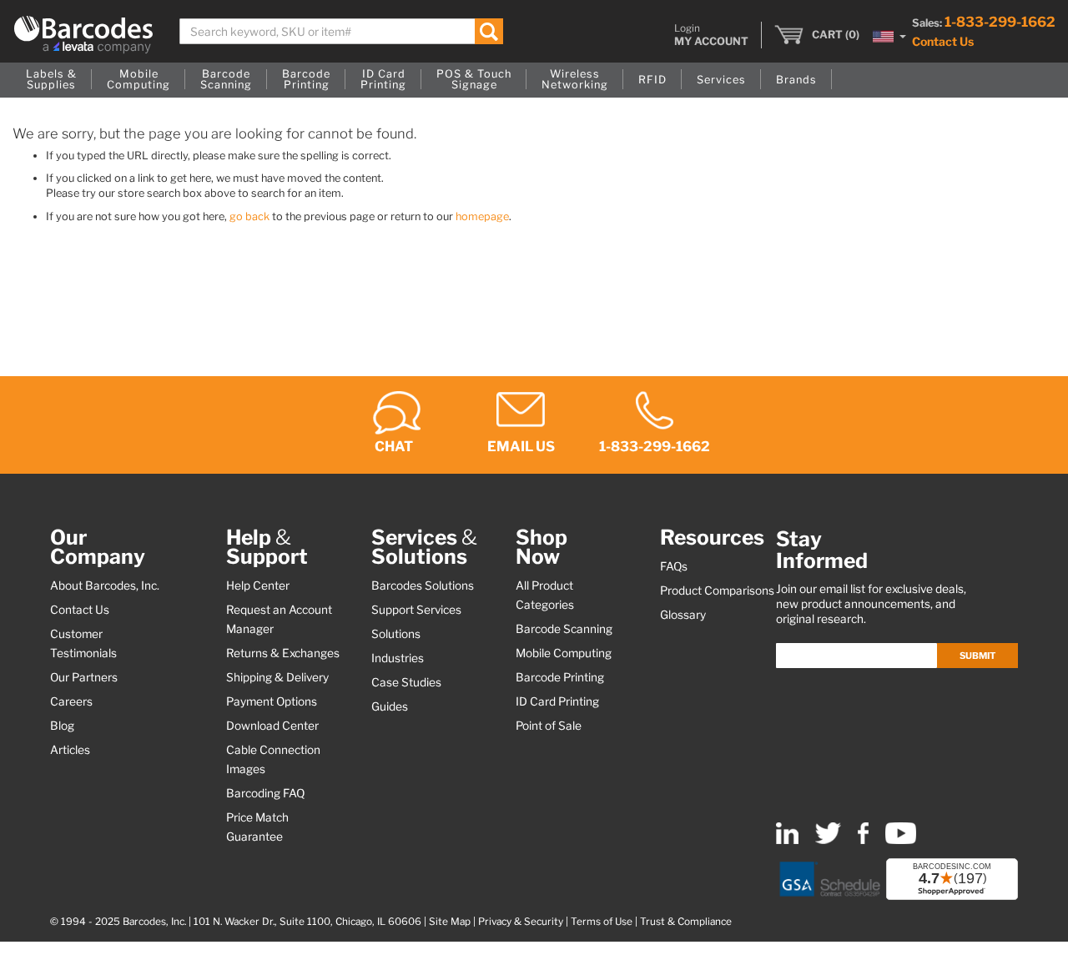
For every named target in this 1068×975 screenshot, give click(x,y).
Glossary (683, 614)
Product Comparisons (717, 590)
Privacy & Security (520, 921)
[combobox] (341, 31)
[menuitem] (51, 80)
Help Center (258, 585)
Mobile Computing (564, 653)
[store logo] (83, 34)
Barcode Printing (560, 677)
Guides (389, 706)
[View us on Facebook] (863, 840)
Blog (62, 725)
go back (249, 216)
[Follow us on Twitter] (828, 840)
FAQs (674, 566)
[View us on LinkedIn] (787, 840)
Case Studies (406, 682)
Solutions (396, 634)
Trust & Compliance (686, 921)
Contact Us (943, 41)
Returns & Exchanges (283, 653)
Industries (397, 658)
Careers (71, 701)
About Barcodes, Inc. (104, 585)
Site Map (450, 921)
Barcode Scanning (564, 629)
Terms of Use (601, 921)
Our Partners (84, 677)
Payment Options (271, 701)
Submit (977, 655)
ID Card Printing (557, 701)
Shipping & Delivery (277, 677)
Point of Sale (549, 725)
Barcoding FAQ (265, 793)
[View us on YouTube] (900, 840)
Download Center (272, 725)
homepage (482, 216)
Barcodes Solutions (422, 585)
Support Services (416, 609)
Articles (70, 749)
